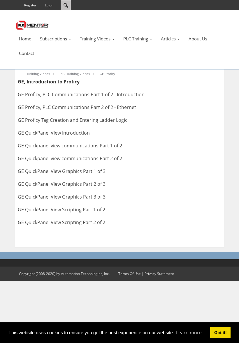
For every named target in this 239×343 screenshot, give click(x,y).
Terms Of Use (129, 273)
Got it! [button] (220, 332)
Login (49, 5)
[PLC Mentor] (32, 24)
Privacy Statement (159, 273)
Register (30, 5)
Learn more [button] (189, 332)
